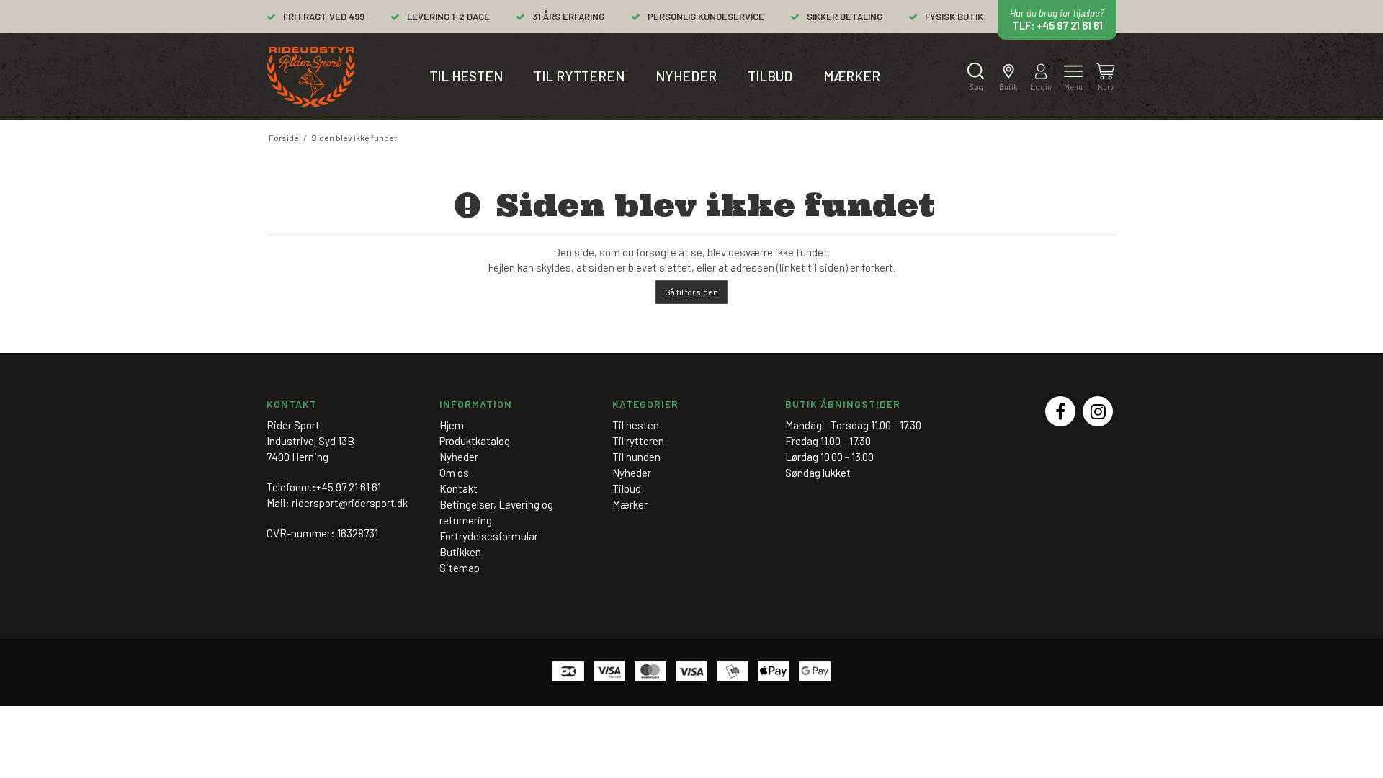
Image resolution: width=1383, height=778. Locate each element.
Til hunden (636, 456)
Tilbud (770, 76)
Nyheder (686, 76)
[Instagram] (1098, 411)
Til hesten (466, 76)
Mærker (851, 76)
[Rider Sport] (311, 77)
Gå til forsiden (691, 292)
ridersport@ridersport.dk (350, 502)
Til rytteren (579, 76)
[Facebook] (1060, 411)
